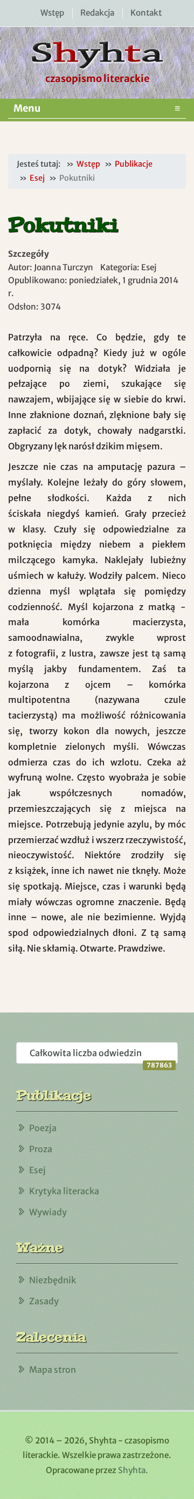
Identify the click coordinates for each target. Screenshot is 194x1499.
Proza (40, 1149)
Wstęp (52, 13)
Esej (37, 1170)
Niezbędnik (52, 1280)
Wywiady (48, 1212)
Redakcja (97, 13)
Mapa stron (52, 1369)
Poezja (43, 1127)
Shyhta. (133, 1470)
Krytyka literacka (64, 1191)
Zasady (44, 1301)
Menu (97, 108)
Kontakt (146, 13)
